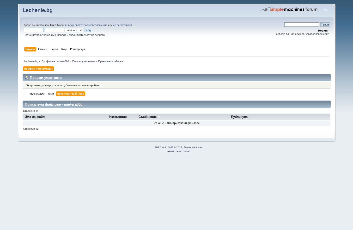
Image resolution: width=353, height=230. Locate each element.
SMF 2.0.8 (160, 147)
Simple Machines (192, 147)
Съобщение (148, 117)
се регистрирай (122, 25)
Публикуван (240, 117)
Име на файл (35, 117)
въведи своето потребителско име (86, 25)
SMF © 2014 (175, 147)
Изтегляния (118, 117)
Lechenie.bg (38, 10)
